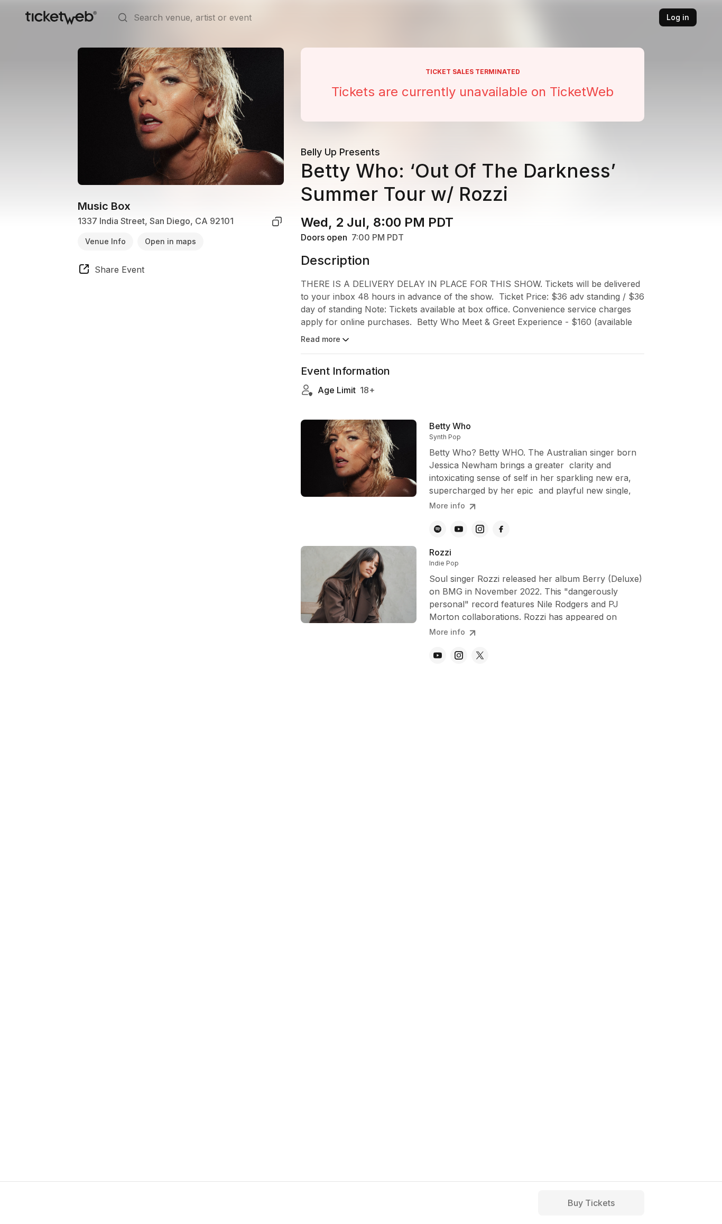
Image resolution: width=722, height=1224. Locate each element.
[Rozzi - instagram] (458, 655)
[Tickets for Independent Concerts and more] (61, 17)
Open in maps (170, 241)
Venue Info (105, 241)
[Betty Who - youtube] (458, 529)
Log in (678, 17)
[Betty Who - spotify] (437, 529)
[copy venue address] (277, 221)
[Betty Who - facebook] (501, 529)
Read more (320, 339)
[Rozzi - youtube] (437, 655)
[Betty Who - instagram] (479, 529)
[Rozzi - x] (479, 655)
